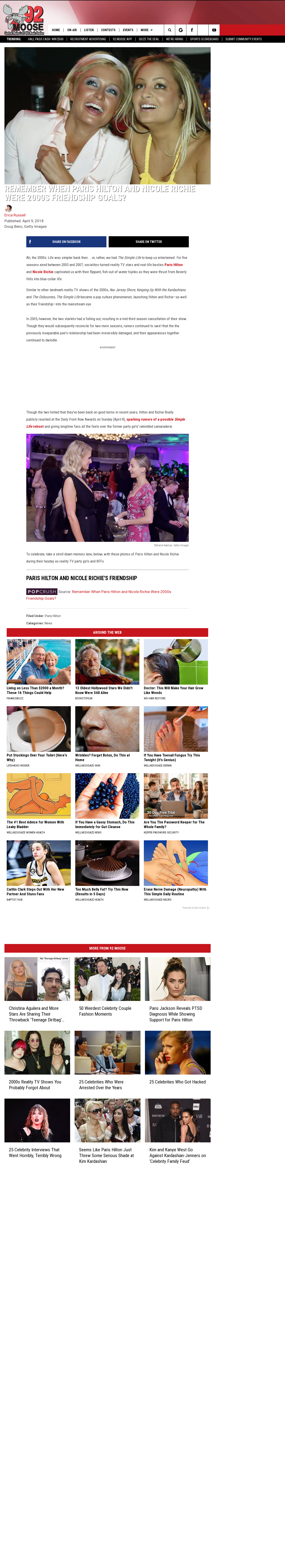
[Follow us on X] (202, 30)
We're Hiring (174, 39)
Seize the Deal (149, 39)
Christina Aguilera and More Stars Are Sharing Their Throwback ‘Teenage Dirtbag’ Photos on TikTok (35, 1014)
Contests (108, 30)
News (48, 623)
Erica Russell (15, 215)
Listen (89, 30)
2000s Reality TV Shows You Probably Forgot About (35, 1084)
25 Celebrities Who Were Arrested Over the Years (101, 1084)
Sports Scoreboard (204, 39)
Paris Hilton (174, 264)
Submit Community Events (244, 39)
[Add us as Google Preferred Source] (180, 30)
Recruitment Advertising (88, 39)
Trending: (14, 39)
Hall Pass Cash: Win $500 (45, 39)
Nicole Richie (43, 272)
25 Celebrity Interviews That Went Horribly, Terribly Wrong (35, 1152)
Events (128, 30)
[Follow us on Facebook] (191, 30)
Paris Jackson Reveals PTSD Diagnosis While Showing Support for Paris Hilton (175, 1014)
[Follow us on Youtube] (214, 30)
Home (56, 30)
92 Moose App (122, 39)
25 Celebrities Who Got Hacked (177, 1082)
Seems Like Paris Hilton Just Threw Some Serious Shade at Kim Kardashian (106, 1155)
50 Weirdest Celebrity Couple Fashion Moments (105, 1011)
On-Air (72, 30)
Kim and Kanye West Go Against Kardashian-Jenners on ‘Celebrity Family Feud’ (177, 1155)
